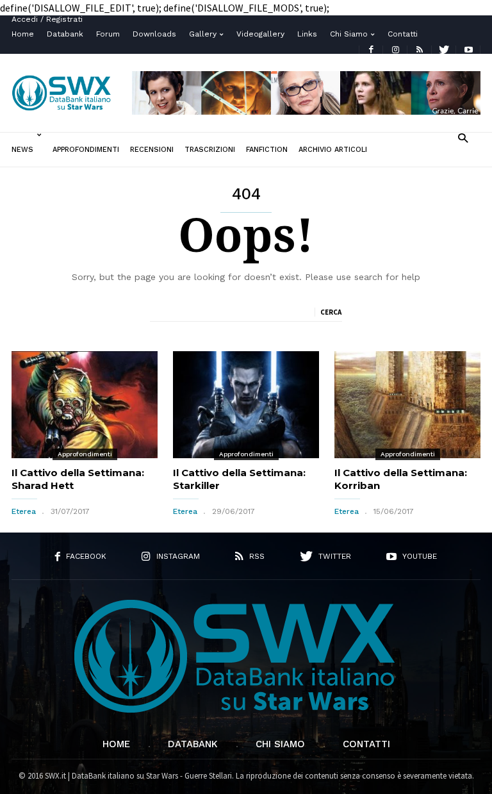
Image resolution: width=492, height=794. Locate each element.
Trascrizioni (209, 149)
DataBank (193, 744)
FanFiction (267, 149)
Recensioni (152, 149)
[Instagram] (395, 49)
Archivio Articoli (333, 149)
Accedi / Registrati (47, 19)
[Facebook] (371, 49)
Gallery (203, 33)
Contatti (403, 33)
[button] (462, 137)
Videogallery (260, 33)
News (22, 149)
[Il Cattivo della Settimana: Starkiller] (246, 404)
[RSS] (419, 49)
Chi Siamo (349, 33)
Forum (108, 33)
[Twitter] (444, 49)
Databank (65, 33)
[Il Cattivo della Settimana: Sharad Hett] (85, 404)
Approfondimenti (86, 149)
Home (23, 33)
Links (307, 33)
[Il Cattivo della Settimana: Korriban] (407, 404)
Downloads (154, 33)
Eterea (24, 511)
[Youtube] (468, 49)
